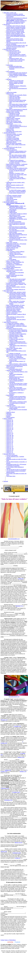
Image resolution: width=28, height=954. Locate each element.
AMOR (8, 277)
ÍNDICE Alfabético (7, 418)
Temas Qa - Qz (9, 440)
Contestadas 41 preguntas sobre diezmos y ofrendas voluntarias (16, 81)
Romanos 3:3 (4, 719)
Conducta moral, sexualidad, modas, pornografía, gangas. (14, 270)
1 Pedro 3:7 (17, 858)
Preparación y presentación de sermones (15, 165)
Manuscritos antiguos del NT (15, 369)
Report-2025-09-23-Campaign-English (15, 31)
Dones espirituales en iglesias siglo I (17, 74)
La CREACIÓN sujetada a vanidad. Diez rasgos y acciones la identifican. (17, 191)
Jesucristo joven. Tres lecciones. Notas (18, 174)
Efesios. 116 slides (13, 337)
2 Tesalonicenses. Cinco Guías (16, 177)
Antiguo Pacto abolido (11, 92)
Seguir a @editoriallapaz (10, 940)
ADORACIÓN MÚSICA (9, 132)
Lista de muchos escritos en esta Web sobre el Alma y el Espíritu (17, 296)
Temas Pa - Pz (9, 439)
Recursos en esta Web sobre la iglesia (17, 100)
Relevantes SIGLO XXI (9, 454)
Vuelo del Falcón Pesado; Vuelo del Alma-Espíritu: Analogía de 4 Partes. (17, 294)
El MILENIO (12, 211)
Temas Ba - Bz (9, 421)
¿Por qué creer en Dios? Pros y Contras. (18, 383)
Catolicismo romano (10, 405)
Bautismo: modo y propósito (12, 112)
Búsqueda (5, 481)
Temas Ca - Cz (9, 422)
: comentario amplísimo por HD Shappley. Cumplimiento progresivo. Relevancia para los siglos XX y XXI (16, 22)
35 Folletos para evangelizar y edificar (15, 323)
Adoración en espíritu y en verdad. (14, 134)
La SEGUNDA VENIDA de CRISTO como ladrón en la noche (18, 214)
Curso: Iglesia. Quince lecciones (13, 196)
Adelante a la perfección (14, 353)
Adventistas (9, 414)
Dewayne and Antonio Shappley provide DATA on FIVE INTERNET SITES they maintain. (15, 36)
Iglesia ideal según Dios (14, 98)
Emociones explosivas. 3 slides (16, 336)
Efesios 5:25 (4, 851)
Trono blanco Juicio (10, 476)
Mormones (8, 413)
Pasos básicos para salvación (12, 50)
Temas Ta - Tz (9, 444)
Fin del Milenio (12, 259)
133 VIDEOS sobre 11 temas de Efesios (15, 324)
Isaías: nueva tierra (10, 266)
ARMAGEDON (13, 212)
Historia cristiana (10, 200)
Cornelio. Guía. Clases (14, 176)
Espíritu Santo (9, 65)
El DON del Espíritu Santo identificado (18, 72)
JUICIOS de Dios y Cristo (12, 119)
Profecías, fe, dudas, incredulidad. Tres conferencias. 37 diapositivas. (15, 262)
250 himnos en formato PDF (12, 139)
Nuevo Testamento (10, 367)
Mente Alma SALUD (8, 290)
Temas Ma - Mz (9, 435)
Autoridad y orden (10, 117)
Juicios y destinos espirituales (13, 260)
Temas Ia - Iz (9, 430)
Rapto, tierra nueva (10, 249)
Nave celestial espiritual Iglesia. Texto (17, 105)
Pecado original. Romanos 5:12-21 (17, 192)
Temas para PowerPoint (11, 199)
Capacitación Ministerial (8, 148)
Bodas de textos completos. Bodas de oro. (15, 289)
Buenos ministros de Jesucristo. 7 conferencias (16, 164)
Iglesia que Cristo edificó (14, 97)
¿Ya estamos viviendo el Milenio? (16, 251)
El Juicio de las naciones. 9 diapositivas (18, 330)
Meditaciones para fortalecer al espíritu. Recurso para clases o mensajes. (15, 308)
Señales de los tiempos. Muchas (13, 246)
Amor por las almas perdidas (15, 281)
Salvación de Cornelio (14, 114)
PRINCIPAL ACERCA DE (9, 12)
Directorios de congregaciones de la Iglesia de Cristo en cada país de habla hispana (16, 18)
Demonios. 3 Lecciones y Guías (16, 173)
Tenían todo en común (14, 96)
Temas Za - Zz (9, 452)
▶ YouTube (10, 942)
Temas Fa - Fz (9, 426)
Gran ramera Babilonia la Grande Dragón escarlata (16, 231)
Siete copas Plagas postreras (15, 233)
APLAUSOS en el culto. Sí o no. (13, 147)
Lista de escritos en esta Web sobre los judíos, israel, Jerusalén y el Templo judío (16, 355)
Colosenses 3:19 (17, 852)
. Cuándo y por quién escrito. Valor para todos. (17, 206)
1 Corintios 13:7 (17, 726)
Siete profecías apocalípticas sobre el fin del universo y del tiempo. (16, 43)
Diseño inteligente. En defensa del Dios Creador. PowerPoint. (15, 317)
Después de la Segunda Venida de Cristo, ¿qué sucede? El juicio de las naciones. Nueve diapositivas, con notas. (16, 47)
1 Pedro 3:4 (20, 578)
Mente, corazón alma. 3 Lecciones (17, 301)
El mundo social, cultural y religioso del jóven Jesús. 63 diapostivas (18, 332)
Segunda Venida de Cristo (12, 247)
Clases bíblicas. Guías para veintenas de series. (16, 168)
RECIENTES (6, 24)
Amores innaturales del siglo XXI (16, 280)
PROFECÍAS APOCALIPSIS (10, 202)
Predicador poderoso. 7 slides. (16, 335)
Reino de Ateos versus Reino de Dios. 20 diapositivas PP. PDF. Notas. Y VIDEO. (17, 390)
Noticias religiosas (10, 417)
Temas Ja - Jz (9, 431)
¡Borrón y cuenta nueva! (11, 313)
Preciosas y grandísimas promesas (14, 311)
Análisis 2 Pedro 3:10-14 (14, 253)
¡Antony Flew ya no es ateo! (15, 387)
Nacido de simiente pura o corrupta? (17, 54)
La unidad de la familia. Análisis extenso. (15, 283)
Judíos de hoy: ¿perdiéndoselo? (16, 357)
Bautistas (8, 416)
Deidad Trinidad (10, 129)
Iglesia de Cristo (10, 93)
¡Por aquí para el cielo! (14, 53)
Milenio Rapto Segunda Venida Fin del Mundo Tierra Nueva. (18, 235)
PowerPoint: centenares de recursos (14, 328)
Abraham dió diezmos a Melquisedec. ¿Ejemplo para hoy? (17, 86)
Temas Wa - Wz (10, 448)
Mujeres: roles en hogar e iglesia (13, 121)
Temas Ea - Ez (9, 425)
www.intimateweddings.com (14, 538)
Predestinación (9, 123)
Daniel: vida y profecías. (11, 242)
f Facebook (17, 942)
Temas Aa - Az (9, 420)
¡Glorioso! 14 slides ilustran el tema (17, 341)
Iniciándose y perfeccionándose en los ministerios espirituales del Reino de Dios (17, 152)
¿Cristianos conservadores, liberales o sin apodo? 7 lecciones (17, 162)
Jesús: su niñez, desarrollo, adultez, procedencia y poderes (14, 349)
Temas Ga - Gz (9, 427)
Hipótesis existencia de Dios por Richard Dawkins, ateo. (16, 377)
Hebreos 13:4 (21, 757)
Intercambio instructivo (14, 127)
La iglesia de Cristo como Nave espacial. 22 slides (16, 339)
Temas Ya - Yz (9, 451)
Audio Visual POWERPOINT (10, 322)
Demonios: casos (10, 130)
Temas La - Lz (9, 434)
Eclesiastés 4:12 (8, 800)
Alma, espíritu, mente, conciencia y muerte (16, 292)
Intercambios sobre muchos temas (14, 131)
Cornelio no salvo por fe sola (15, 61)
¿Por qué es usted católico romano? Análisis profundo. (17, 407)
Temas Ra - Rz (9, 442)
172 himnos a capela (11, 136)
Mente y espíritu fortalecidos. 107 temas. (15, 305)
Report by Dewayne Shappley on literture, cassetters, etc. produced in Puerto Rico (15, 29)
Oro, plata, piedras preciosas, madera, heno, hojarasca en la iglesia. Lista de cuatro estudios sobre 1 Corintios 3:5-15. (17, 157)
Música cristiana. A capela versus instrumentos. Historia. (13, 141)
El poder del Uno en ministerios (16, 160)
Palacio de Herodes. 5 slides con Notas (18, 363)
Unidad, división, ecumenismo (13, 118)
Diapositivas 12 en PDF (14, 113)
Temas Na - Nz (9, 437)
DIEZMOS (8, 79)
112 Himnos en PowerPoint (12, 138)
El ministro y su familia (11, 166)
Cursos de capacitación (11, 149)
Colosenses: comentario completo (13, 195)
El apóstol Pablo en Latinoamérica (17, 59)
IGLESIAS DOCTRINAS (9, 49)
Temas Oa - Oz (9, 438)
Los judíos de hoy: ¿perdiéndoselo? (14, 264)
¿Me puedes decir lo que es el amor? (17, 279)
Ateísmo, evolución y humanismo (14, 370)
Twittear (2, 940)
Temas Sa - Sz (9, 443)
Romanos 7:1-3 (19, 606)
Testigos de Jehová (10, 412)
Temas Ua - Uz (9, 446)
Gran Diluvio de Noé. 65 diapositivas (17, 333)
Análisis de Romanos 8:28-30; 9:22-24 (18, 126)
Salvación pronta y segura (15, 52)
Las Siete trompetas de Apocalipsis (17, 222)
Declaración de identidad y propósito (14, 14)
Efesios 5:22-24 (18, 842)
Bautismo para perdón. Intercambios (17, 115)
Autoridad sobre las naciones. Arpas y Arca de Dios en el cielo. (17, 238)
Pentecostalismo (10, 395)
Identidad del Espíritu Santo (15, 66)
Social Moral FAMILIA (8, 268)
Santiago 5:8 (8, 770)
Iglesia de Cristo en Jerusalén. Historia (17, 95)
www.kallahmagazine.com (14, 696)
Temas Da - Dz (9, 423)
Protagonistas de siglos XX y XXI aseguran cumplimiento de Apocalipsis (16, 244)
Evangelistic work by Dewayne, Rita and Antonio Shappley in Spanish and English (15, 26)
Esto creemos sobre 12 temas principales (18, 104)
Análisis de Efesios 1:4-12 (15, 125)
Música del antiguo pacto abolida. (14, 143)
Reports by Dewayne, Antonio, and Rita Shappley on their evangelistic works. (15, 33)
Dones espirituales (10, 71)
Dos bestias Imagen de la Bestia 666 (17, 226)
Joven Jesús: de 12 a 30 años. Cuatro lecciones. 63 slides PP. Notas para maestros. (17, 171)
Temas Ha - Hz (9, 429)
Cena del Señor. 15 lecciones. (13, 135)
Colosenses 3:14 (5, 788)
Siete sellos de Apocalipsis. (15, 221)
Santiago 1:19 (23, 771)
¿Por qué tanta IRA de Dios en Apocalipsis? (16, 469)
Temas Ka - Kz (9, 433)
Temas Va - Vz (9, 447)
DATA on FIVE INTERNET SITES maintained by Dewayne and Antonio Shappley (14, 40)
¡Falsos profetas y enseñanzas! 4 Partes (18, 401)
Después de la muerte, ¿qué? (15, 58)
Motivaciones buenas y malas (13, 310)
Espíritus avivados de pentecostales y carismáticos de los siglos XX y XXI (17, 397)
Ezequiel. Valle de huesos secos (13, 267)
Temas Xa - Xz (9, 450)
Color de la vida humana (11, 455)
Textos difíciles (9, 198)
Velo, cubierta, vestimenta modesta (14, 122)
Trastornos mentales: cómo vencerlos (14, 306)
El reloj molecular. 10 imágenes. (16, 379)
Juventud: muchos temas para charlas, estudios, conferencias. (14, 275)
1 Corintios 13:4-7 (16, 792)
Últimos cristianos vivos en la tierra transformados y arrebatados (17, 217)
